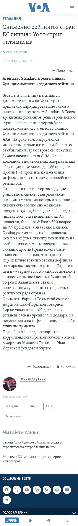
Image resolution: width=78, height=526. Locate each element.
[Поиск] (66, 520)
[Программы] (30, 520)
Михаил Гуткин (15, 52)
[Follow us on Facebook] (7, 490)
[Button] (64, 71)
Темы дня (12, 19)
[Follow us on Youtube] (27, 490)
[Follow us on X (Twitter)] (17, 490)
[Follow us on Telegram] (7, 500)
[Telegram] (48, 520)
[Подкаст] (57, 490)
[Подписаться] (67, 490)
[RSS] (47, 490)
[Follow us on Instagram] (37, 490)
